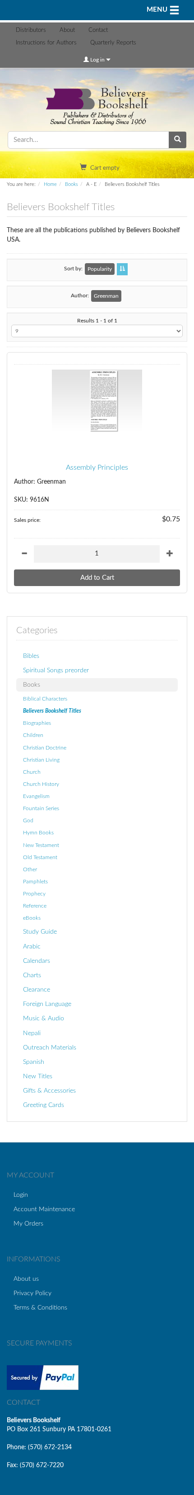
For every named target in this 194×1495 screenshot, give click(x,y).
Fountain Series (41, 808)
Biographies (37, 723)
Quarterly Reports (113, 43)
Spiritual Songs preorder (56, 670)
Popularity (100, 269)
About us (26, 1278)
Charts (32, 975)
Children (33, 735)
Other (30, 869)
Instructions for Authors (46, 43)
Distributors (31, 30)
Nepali (32, 1033)
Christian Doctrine (44, 747)
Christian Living (41, 760)
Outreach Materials (49, 1047)
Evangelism (36, 796)
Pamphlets (35, 881)
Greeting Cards (43, 1105)
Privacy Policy (32, 1293)
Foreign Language (47, 1004)
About (67, 30)
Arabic (32, 946)
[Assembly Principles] (97, 401)
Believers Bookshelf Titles (52, 711)
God (28, 820)
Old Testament (40, 857)
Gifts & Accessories (49, 1090)
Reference (34, 905)
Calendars (36, 960)
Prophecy (34, 893)
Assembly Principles (97, 467)
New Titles (37, 1076)
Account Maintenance (44, 1209)
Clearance (36, 989)
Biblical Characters (45, 698)
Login (21, 1194)
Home (50, 184)
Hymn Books (38, 832)
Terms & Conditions (40, 1307)
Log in (97, 59)
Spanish (33, 1061)
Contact (98, 30)
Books (71, 184)
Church (32, 772)
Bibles (31, 656)
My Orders (28, 1223)
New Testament (41, 845)
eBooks (32, 918)
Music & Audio (43, 1018)
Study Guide (40, 931)
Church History (41, 784)
